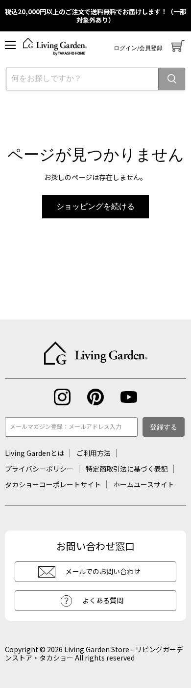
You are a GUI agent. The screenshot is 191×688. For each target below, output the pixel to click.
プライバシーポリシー (39, 469)
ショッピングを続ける (95, 206)
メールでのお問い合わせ (103, 571)
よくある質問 (102, 600)
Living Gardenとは (34, 453)
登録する (163, 427)
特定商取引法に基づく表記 (127, 469)
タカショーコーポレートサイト (53, 484)
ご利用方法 (93, 453)
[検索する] (172, 79)
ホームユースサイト (143, 484)
